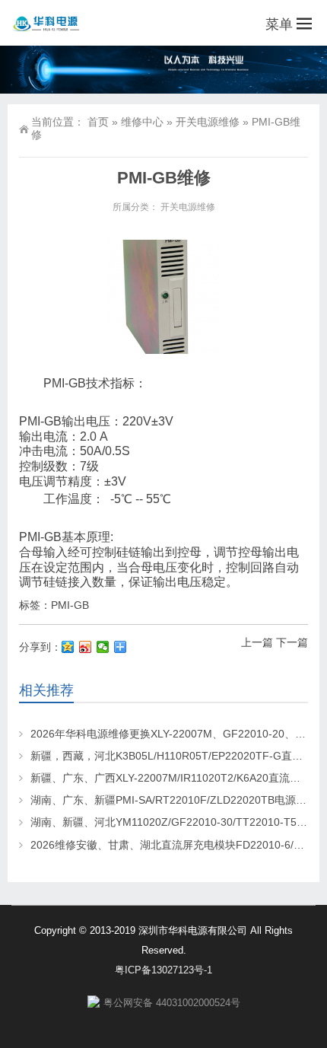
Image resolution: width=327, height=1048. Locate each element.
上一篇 (257, 642)
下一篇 (292, 642)
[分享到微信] (103, 647)
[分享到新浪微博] (85, 647)
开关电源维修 (208, 122)
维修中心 (142, 122)
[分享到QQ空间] (68, 647)
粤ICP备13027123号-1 (163, 970)
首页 (98, 122)
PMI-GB (70, 605)
